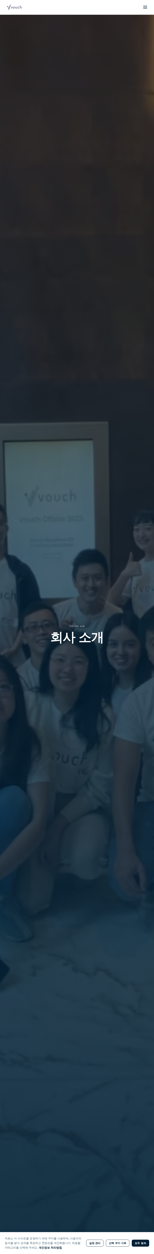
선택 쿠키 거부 (117, 1243)
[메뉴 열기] (145, 7)
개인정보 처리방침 (50, 1247)
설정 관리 (95, 1243)
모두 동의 (140, 1243)
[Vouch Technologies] (14, 7)
